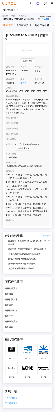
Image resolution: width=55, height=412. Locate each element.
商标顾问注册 (11, 321)
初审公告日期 (12, 123)
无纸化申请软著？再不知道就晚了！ (24, 263)
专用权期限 (11, 138)
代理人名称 (11, 162)
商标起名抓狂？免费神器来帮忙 (22, 258)
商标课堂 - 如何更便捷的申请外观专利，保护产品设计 (29, 243)
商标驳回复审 (11, 299)
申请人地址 (11, 153)
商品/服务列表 (12, 96)
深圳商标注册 (11, 403)
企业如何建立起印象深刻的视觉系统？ (25, 253)
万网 (13, 16)
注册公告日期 (12, 133)
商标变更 (9, 315)
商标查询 (9, 326)
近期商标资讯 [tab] (23, 25)
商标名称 (10, 66)
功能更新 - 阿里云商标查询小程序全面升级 (27, 249)
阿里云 (5, 16)
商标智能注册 (11, 288)
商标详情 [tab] (8, 25)
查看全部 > (46, 236)
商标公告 (10, 220)
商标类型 (10, 79)
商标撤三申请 (11, 310)
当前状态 (38, 66)
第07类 (23, 82)
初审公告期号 (12, 117)
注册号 (23, 66)
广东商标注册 (11, 398)
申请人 (9, 144)
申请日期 (38, 79)
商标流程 (10, 170)
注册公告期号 (12, 128)
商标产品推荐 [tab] (42, 25)
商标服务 (22, 16)
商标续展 (9, 293)
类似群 (9, 87)
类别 (22, 79)
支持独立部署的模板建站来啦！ (22, 268)
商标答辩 (9, 304)
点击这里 (45, 18)
